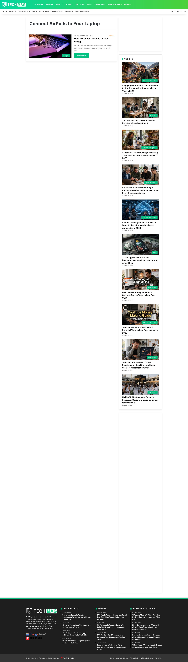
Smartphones (114, 5)
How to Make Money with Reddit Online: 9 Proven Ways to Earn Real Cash (138, 295)
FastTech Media (68, 658)
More (126, 5)
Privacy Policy (134, 658)
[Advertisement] (140, 34)
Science (69, 5)
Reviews (49, 5)
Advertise (158, 658)
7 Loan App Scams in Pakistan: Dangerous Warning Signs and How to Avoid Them (140, 260)
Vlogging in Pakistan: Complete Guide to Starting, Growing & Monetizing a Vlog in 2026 (140, 88)
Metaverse (69, 11)
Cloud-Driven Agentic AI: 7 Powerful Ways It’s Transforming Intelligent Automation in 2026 (139, 225)
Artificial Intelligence (28, 11)
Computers (99, 5)
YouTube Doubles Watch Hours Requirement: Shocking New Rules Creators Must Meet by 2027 (138, 365)
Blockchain (44, 11)
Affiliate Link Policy (147, 658)
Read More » (81, 55)
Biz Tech (79, 5)
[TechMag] (14, 4)
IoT (88, 5)
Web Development (82, 11)
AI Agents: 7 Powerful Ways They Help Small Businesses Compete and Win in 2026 (140, 155)
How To (59, 5)
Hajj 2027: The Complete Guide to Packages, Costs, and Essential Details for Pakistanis (140, 400)
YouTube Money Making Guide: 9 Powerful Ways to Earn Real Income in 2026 (140, 330)
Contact (125, 658)
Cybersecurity (57, 11)
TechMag (79, 35)
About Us (13, 11)
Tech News (38, 5)
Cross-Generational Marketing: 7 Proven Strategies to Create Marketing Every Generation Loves (140, 190)
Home (5, 11)
